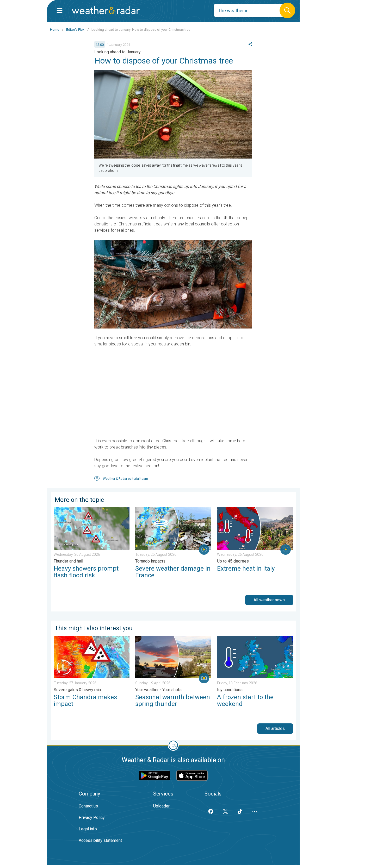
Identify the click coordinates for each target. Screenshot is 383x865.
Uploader (161, 806)
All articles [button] (275, 728)
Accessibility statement (100, 840)
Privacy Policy (92, 817)
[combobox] (250, 10)
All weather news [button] (269, 599)
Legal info (88, 828)
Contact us (88, 806)
